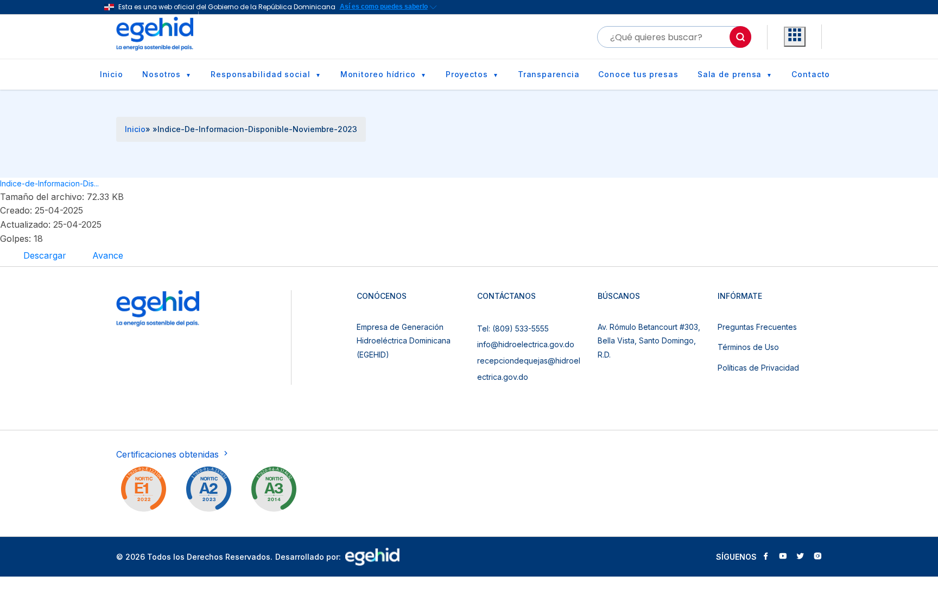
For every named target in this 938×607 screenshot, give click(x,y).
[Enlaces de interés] (795, 37)
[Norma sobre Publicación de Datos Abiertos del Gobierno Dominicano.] (273, 491)
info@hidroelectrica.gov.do (525, 344)
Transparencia (549, 74)
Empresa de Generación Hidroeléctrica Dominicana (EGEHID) (404, 340)
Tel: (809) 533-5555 (513, 328)
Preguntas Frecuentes (757, 326)
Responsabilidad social (260, 74)
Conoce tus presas (638, 74)
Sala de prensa (730, 74)
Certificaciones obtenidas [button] (168, 454)
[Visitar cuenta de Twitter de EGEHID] (800, 557)
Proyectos (467, 74)
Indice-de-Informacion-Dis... (49, 183)
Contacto (810, 74)
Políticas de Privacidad (758, 367)
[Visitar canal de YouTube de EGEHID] (782, 557)
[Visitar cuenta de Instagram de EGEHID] (817, 557)
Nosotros (161, 74)
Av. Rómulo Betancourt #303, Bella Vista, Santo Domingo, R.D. (649, 340)
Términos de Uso (748, 347)
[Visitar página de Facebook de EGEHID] (765, 557)
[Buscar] (740, 37)
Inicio (111, 74)
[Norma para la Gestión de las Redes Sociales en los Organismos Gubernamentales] (143, 491)
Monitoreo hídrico (378, 74)
